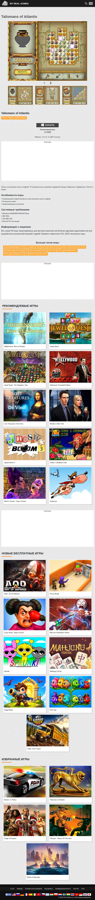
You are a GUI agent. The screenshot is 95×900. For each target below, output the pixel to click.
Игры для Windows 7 (67, 250)
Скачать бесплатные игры (72, 247)
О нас (12, 889)
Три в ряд (6, 118)
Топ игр (52, 250)
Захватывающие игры (14, 247)
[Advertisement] (47, 161)
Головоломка (19, 118)
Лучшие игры (33, 247)
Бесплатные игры (49, 247)
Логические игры (37, 250)
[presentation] (45, 83)
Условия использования (33, 889)
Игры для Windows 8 (13, 254)
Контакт (76, 889)
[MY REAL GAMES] (6, 3)
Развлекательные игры (36, 254)
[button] (20, 97)
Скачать (50, 125)
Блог (83, 889)
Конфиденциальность (63, 889)
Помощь (20, 889)
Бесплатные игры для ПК (16, 250)
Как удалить (49, 889)
